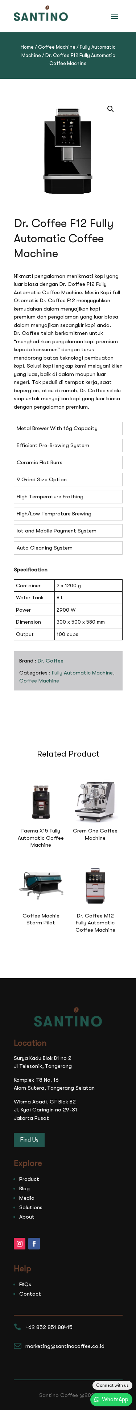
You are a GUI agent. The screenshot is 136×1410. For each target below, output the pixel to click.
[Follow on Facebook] (34, 1243)
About (26, 1217)
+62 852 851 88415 (49, 1327)
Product (29, 1179)
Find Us (29, 1139)
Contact (30, 1294)
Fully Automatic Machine (82, 672)
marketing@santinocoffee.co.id (64, 1346)
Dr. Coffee (50, 660)
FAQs (25, 1284)
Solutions (30, 1207)
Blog (24, 1188)
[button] (110, 109)
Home (27, 47)
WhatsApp (115, 1399)
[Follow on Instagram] (19, 1243)
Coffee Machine (56, 47)
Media (26, 1198)
